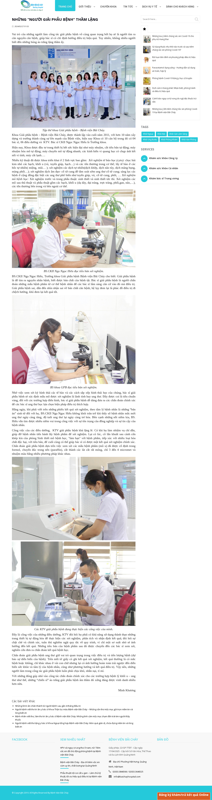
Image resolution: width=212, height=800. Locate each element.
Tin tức (128, 6)
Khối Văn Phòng (189, 139)
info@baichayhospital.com (126, 776)
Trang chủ (65, 6)
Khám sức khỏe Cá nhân (163, 168)
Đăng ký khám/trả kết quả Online (184, 795)
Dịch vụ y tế (149, 6)
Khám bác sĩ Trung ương (164, 178)
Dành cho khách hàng (180, 6)
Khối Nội (161, 133)
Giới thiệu (85, 6)
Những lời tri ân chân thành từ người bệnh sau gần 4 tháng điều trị (48, 705)
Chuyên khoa (108, 6)
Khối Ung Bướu (150, 139)
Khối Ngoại (148, 133)
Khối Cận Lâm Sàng (178, 133)
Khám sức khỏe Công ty (163, 158)
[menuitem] (108, 5)
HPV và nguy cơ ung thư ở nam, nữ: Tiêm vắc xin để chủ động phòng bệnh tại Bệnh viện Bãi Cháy (80, 751)
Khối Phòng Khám (169, 139)
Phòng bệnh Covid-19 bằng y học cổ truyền (172, 78)
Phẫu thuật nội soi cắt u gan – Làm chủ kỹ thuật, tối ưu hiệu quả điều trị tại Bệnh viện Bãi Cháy (81, 776)
